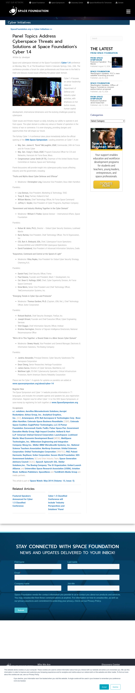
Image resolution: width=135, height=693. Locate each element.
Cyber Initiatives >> (43, 29)
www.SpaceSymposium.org (65, 402)
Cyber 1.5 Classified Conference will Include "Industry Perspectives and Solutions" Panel (57, 503)
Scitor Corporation (41, 455)
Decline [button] (115, 687)
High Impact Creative (45, 431)
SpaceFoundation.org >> (22, 29)
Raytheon (27, 455)
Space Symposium (58, 3)
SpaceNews (44, 472)
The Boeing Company (36, 465)
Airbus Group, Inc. (33, 414)
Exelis (39, 428)
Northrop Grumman (51, 448)
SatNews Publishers (28, 472)
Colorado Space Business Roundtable (45, 421)
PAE (68, 451)
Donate (120, 3)
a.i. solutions (19, 411)
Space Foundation (38, 3)
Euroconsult (29, 428)
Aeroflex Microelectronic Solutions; (42, 411)
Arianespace (28, 418)
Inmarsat (21, 435)
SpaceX (39, 462)
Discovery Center (77, 3)
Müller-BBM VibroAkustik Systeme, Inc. (51, 445)
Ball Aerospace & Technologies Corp (57, 418)
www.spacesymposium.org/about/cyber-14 (33, 383)
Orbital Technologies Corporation (40, 451)
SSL (55, 462)
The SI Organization (57, 465)
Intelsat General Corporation (40, 435)
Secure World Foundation (63, 455)
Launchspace (60, 435)
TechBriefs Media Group (65, 472)
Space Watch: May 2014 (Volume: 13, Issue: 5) (52, 481)
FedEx (46, 428)
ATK (37, 418)
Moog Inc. (27, 445)
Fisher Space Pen (57, 428)
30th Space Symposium (36, 140)
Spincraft (48, 462)
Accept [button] (104, 687)
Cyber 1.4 (65, 62)
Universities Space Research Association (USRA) (48, 468)
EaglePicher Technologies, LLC (42, 425)
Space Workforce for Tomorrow (100, 3)
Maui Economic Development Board (36, 438)
